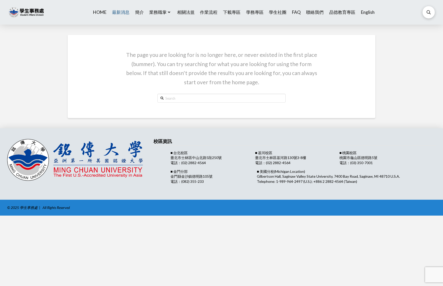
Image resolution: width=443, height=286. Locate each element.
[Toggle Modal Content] (428, 12)
